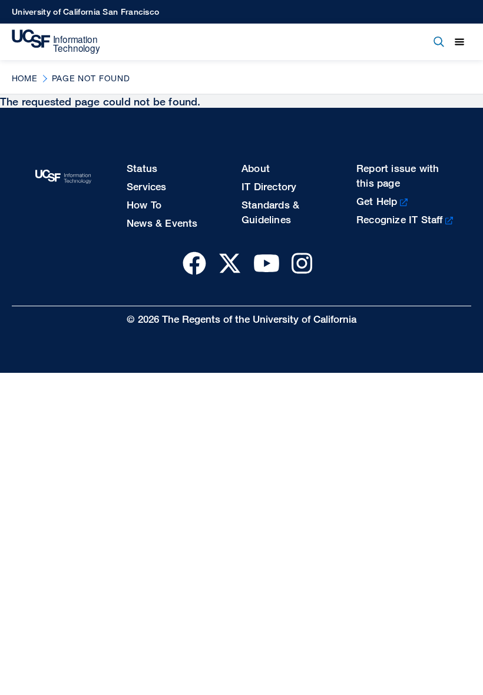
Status (142, 168)
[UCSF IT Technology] (56, 41)
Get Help (377, 201)
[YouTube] (266, 263)
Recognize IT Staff (399, 219)
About (256, 168)
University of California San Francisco (85, 11)
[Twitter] (230, 263)
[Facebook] (194, 263)
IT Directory (269, 186)
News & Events (162, 223)
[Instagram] (302, 263)
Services (147, 186)
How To (144, 204)
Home (24, 78)
